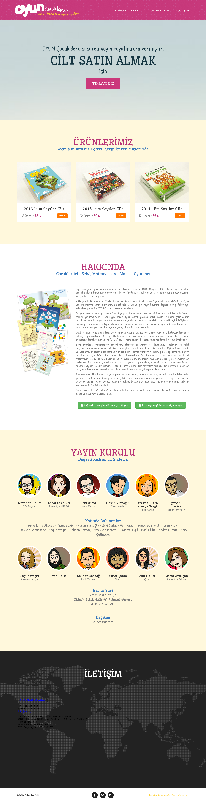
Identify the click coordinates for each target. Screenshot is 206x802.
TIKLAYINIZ (103, 83)
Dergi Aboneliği (180, 795)
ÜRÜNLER (119, 10)
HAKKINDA (138, 10)
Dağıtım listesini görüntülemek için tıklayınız (106, 405)
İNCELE (63, 215)
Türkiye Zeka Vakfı (159, 795)
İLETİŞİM (182, 10)
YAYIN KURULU (161, 10)
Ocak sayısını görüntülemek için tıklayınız (162, 405)
